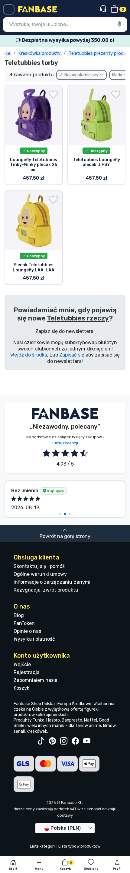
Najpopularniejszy (81, 75)
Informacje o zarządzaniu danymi (52, 582)
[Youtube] (86, 741)
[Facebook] (75, 741)
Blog (19, 615)
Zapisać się (71, 355)
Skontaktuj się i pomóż (39, 566)
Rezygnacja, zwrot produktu (46, 590)
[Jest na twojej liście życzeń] (53, 94)
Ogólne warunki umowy (40, 574)
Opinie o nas (27, 631)
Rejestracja (27, 672)
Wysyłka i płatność (34, 639)
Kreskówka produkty (39, 53)
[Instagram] (63, 741)
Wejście (22, 664)
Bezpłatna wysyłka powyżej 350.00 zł (67, 40)
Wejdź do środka (28, 355)
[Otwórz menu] (9, 9)
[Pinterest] (52, 741)
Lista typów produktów (79, 846)
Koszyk (21, 688)
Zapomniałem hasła (35, 680)
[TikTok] (40, 741)
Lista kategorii (43, 846)
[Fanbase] (37, 9)
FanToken (24, 623)
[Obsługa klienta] (104, 9)
